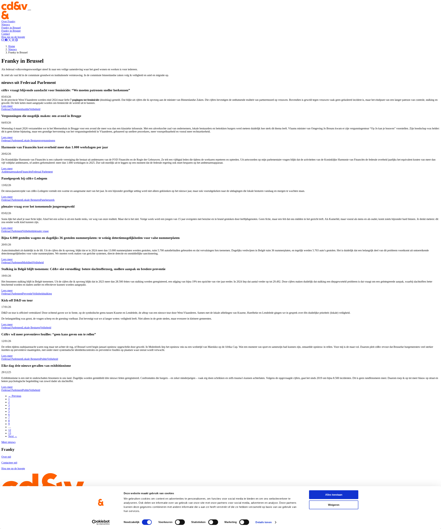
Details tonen (263, 522)
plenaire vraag (41, 231)
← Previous (14, 395)
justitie (25, 109)
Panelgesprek (47, 199)
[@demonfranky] (6, 40)
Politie (43, 358)
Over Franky (8, 21)
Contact (5, 33)
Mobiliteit (27, 262)
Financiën (26, 171)
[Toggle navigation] (29, 10)
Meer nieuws (8, 442)
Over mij (6, 456)
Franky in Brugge (11, 30)
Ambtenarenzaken (11, 171)
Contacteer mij (9, 462)
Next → (12, 436)
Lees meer (7, 106)
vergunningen (47, 140)
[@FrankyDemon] (10, 40)
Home (11, 46)
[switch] (180, 522)
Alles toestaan (333, 494)
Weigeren (333, 504)
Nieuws (5, 24)
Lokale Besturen (31, 140)
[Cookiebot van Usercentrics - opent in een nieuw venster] (101, 522)
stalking (47, 293)
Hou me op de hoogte (13, 36)
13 (9, 433)
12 (9, 430)
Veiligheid (34, 109)
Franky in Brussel (11, 27)
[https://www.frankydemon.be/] (16, 40)
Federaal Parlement (11, 109)
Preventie (27, 293)
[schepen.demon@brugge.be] (3, 40)
